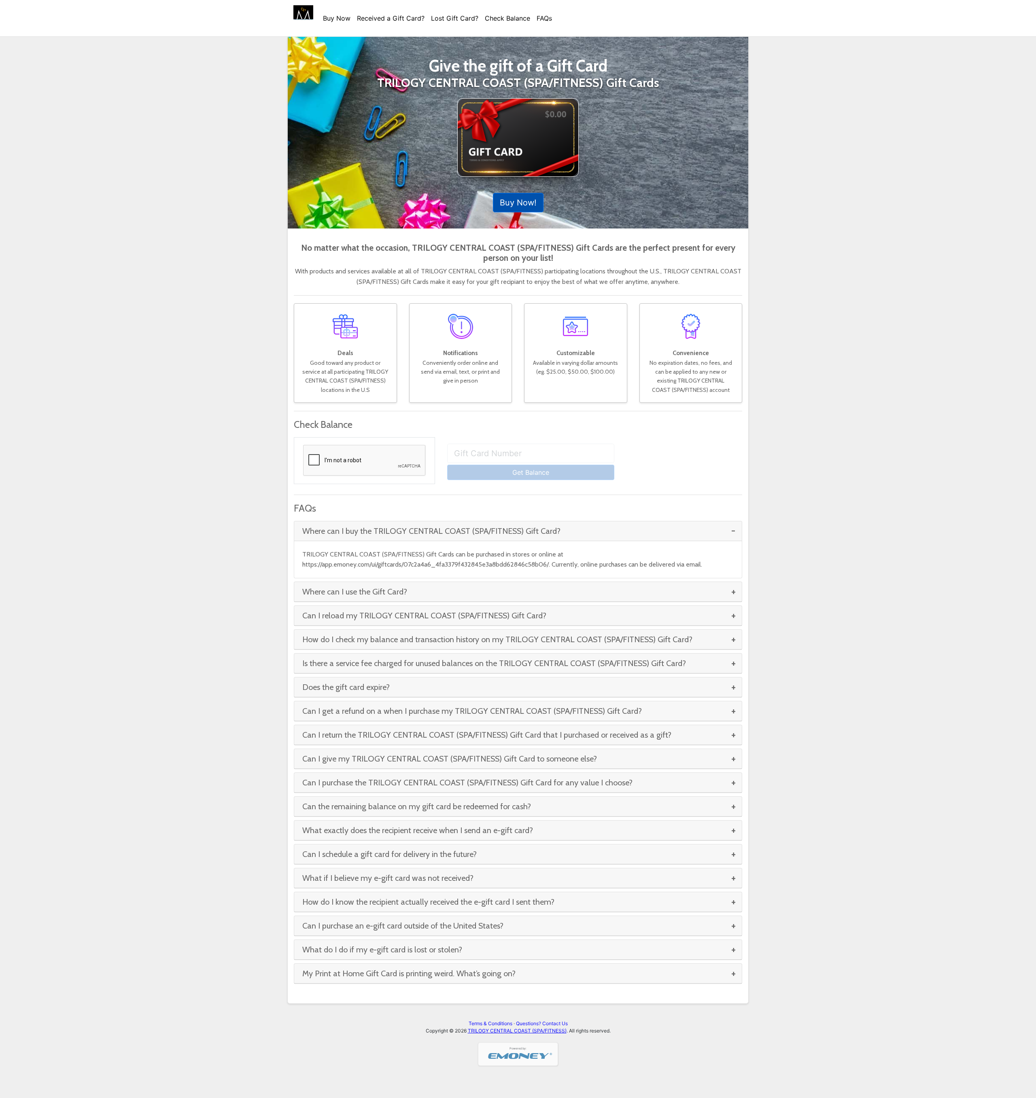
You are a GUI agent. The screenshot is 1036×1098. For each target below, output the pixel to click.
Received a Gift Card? (391, 18)
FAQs (544, 18)
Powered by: (518, 1048)
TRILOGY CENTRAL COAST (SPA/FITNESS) (517, 1031)
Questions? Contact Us (542, 1023)
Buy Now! (518, 202)
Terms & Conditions (490, 1023)
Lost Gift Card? (454, 18)
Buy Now (336, 18)
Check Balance (507, 18)
